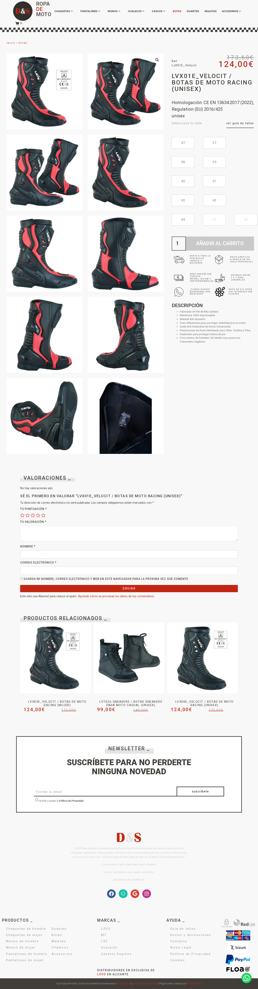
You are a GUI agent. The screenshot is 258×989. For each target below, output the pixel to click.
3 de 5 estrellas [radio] (33, 515)
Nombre (27, 546)
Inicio (10, 43)
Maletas (210, 11)
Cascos (157, 11)
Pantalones (88, 11)
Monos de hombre (22, 941)
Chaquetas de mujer (24, 935)
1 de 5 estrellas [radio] (22, 515)
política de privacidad (145, 983)
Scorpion (109, 947)
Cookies (177, 960)
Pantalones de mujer (25, 960)
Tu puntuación (33, 509)
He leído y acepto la (60, 801)
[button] (157, 60)
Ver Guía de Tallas (240, 123)
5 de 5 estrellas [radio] (43, 515)
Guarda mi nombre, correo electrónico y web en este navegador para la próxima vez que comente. (106, 578)
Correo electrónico (38, 562)
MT (104, 935)
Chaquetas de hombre (26, 929)
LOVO (106, 929)
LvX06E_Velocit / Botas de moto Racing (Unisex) (204, 703)
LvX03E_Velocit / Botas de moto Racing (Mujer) (57, 703)
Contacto (178, 941)
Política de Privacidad (71, 800)
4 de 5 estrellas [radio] (38, 515)
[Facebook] (111, 893)
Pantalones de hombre (26, 954)
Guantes (193, 11)
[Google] (135, 893)
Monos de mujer (20, 947)
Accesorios (230, 11)
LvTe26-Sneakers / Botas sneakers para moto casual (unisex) (130, 703)
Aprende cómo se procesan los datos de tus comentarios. (116, 596)
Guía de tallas (183, 929)
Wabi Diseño (194, 983)
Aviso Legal (181, 947)
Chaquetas (62, 11)
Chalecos (134, 11)
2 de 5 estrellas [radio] (27, 515)
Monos (112, 11)
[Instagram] (146, 893)
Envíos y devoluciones (190, 935)
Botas (177, 11)
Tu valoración (33, 521)
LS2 (104, 941)
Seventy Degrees (116, 954)
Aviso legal (123, 983)
